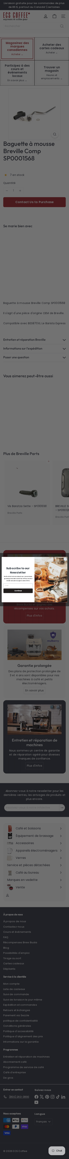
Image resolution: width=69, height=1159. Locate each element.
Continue (18, 591)
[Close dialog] (65, 558)
